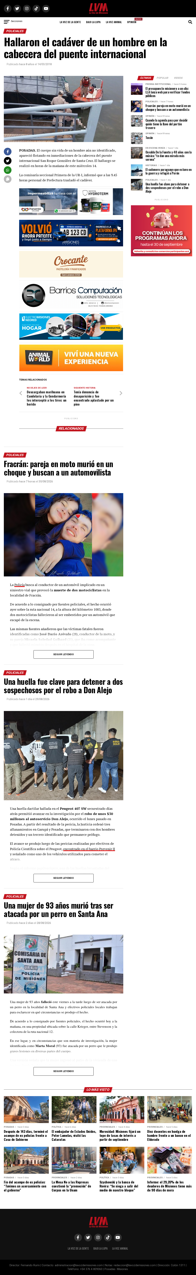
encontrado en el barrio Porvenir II (89, 849)
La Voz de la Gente (70, 22)
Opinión (133, 21)
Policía (19, 585)
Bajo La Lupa (93, 22)
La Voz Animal (114, 22)
